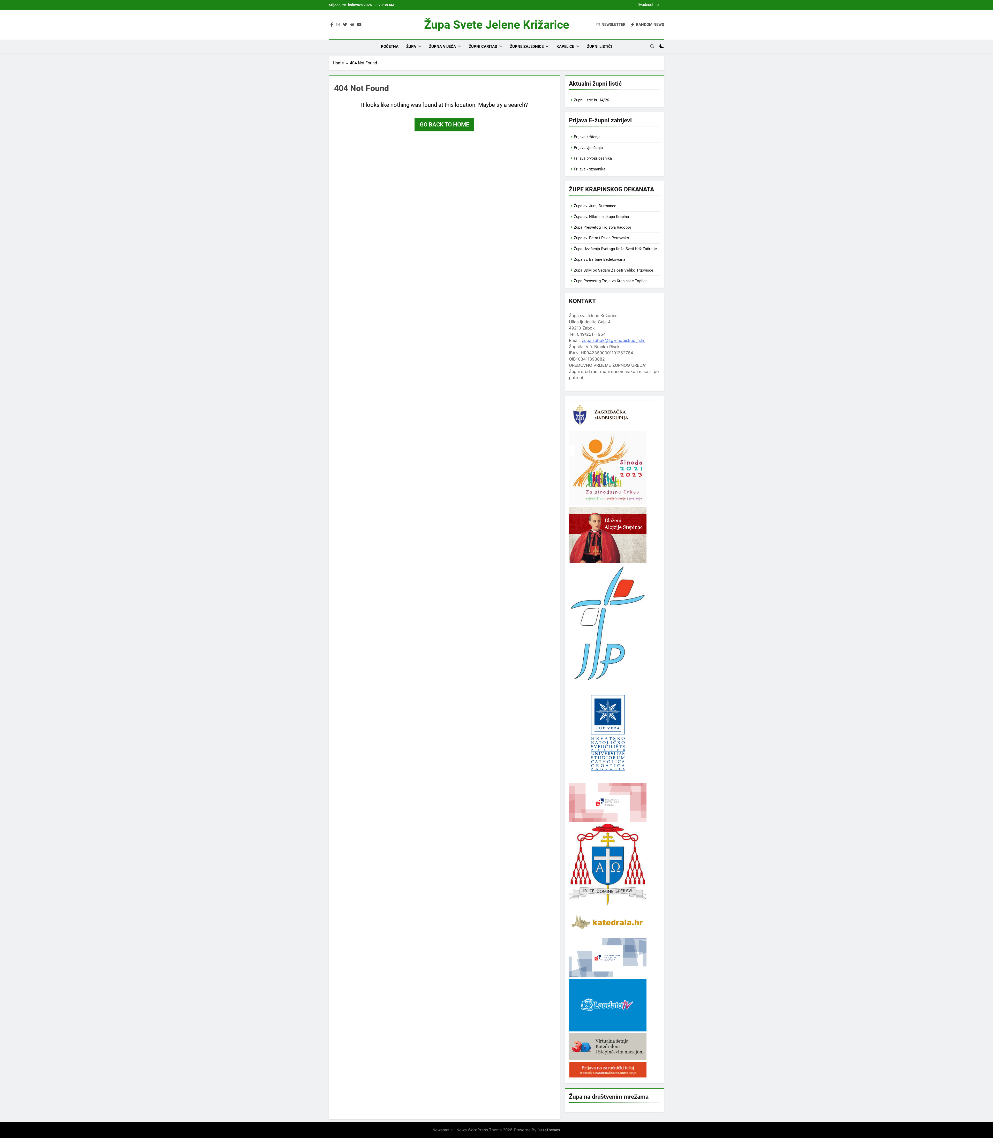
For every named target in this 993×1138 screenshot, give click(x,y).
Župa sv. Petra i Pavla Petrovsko (601, 238)
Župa (411, 46)
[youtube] (359, 25)
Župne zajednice (527, 46)
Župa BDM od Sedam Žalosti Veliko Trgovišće (613, 270)
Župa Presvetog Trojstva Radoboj (602, 227)
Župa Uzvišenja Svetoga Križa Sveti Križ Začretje (615, 248)
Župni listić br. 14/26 (591, 100)
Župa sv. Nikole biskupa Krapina (601, 216)
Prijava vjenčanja (588, 147)
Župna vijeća (442, 46)
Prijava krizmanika (589, 169)
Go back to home (444, 124)
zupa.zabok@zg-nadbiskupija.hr (613, 340)
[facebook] (332, 25)
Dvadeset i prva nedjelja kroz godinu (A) (646, 5)
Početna (389, 46)
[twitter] (345, 25)
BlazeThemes (548, 1130)
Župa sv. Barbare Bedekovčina (599, 259)
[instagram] (338, 25)
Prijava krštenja (587, 136)
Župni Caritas (483, 46)
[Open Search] (652, 46)
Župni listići (599, 46)
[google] (352, 25)
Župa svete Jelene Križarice (496, 25)
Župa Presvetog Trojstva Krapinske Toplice (611, 281)
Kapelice (565, 46)
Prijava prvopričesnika (593, 158)
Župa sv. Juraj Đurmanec (595, 206)
